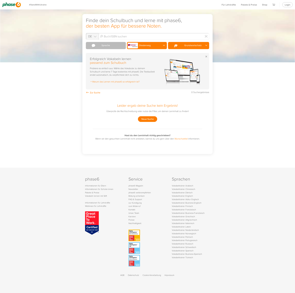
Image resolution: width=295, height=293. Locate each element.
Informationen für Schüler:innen (99, 189)
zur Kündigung (135, 202)
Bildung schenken (136, 195)
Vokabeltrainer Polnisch (182, 237)
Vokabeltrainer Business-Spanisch (187, 254)
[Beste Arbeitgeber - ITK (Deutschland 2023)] (148, 248)
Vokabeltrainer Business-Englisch (186, 202)
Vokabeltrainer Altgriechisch (184, 219)
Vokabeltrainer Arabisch (182, 185)
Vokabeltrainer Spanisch (182, 250)
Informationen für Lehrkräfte (97, 202)
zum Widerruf (134, 206)
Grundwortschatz (192, 45)
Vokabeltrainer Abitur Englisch (185, 199)
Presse (131, 219)
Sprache (105, 45)
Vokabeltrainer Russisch (182, 243)
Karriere (132, 216)
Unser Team (133, 213)
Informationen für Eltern (95, 185)
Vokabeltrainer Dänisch (182, 192)
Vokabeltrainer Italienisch (183, 223)
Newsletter (133, 189)
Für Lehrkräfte (229, 4)
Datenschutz (133, 275)
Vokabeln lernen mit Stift (96, 195)
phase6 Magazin (135, 185)
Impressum (169, 275)
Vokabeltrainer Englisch (182, 195)
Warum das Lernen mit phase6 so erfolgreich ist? (116, 81)
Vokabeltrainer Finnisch (182, 206)
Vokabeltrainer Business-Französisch (188, 213)
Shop (264, 4)
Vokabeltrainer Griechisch (183, 216)
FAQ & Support (135, 199)
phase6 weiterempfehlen (139, 192)
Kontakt (131, 209)
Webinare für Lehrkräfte (95, 206)
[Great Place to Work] (92, 222)
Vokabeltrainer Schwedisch (184, 247)
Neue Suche (147, 119)
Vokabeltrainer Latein (181, 226)
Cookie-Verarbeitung (152, 275)
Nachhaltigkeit (134, 223)
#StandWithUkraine (38, 4)
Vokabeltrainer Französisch (184, 209)
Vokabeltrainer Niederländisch (185, 230)
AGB (122, 275)
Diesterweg (145, 45)
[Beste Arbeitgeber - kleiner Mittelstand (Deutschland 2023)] (148, 260)
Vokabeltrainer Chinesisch (183, 189)
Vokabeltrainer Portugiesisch (184, 240)
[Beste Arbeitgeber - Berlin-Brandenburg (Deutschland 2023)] (148, 235)
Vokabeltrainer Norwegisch (184, 233)
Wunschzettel (181, 138)
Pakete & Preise (249, 4)
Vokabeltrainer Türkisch (182, 257)
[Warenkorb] (274, 4)
